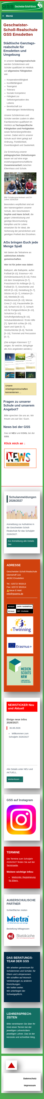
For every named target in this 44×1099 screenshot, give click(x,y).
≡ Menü (7, 15)
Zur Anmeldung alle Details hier (21, 543)
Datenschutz (29, 1078)
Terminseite (12, 865)
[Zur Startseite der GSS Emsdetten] (22, 6)
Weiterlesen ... (15, 779)
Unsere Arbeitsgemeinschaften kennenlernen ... (16, 389)
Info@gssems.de (15, 594)
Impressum (30, 1085)
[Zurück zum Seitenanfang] (11, 1065)
